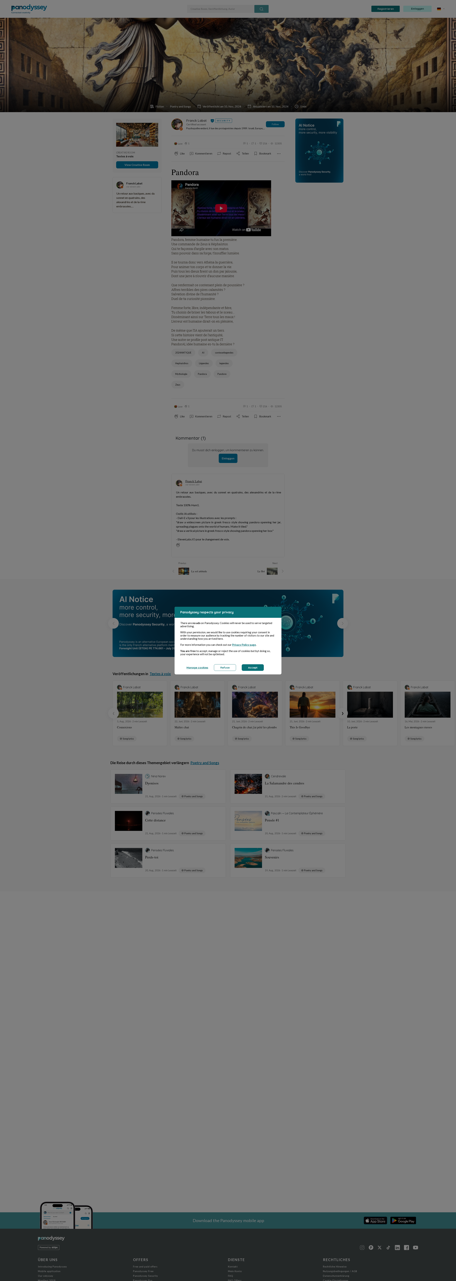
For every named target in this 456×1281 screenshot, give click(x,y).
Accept (252, 667)
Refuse (225, 667)
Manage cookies (197, 667)
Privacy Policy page (244, 644)
